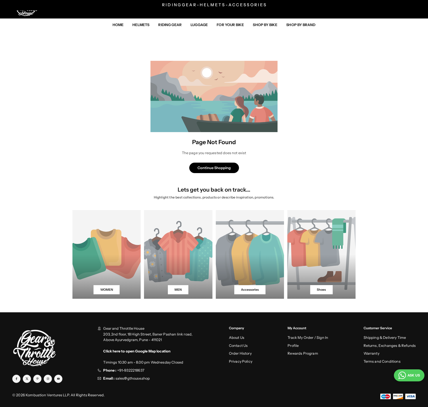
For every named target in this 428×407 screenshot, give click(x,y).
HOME (118, 24)
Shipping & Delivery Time (385, 337)
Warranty (371, 353)
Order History (240, 353)
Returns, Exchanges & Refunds (390, 345)
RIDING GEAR (170, 24)
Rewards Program (303, 353)
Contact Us (238, 345)
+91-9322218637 (130, 370)
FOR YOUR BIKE (230, 24)
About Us (236, 337)
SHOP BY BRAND (300, 24)
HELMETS (140, 24)
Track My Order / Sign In (308, 337)
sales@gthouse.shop (132, 378)
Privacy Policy (240, 361)
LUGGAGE (199, 24)
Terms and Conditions (382, 361)
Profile (293, 345)
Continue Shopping (214, 168)
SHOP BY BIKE (265, 24)
